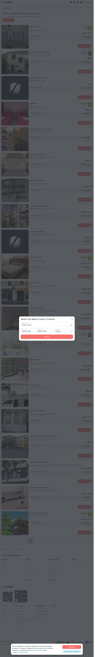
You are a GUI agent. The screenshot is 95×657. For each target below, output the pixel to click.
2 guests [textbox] (58, 331)
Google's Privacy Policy (20, 652)
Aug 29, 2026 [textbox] (26, 331)
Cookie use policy (37, 650)
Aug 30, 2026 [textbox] (41, 331)
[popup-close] (72, 319)
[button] (71, 325)
